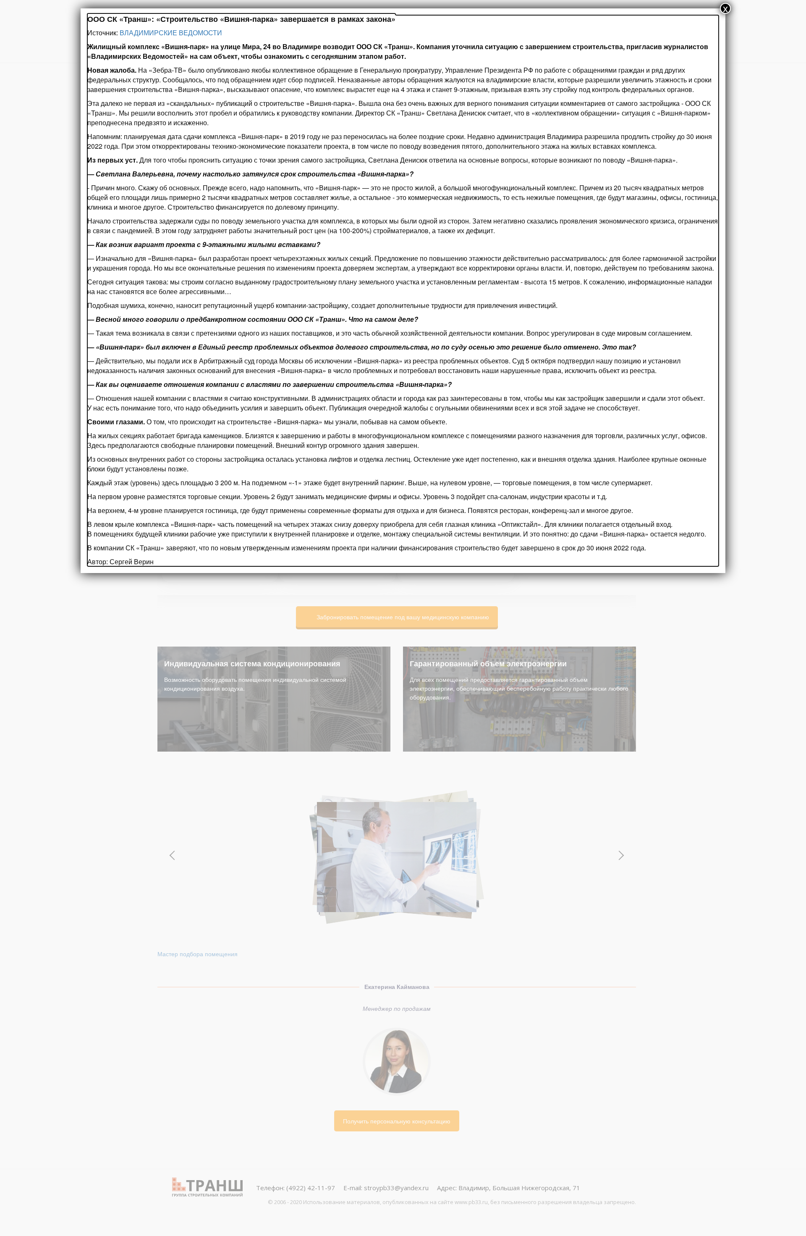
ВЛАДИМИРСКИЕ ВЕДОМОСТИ (171, 32)
